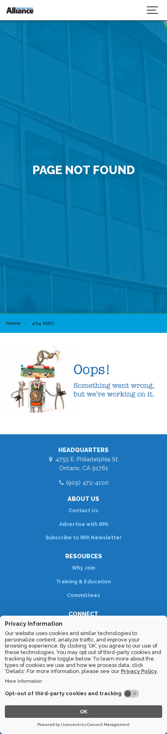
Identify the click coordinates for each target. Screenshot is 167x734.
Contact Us (83, 510)
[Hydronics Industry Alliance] (20, 10)
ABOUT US (83, 498)
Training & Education (83, 581)
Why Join (83, 568)
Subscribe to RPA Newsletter (83, 537)
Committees (83, 595)
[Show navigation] (153, 10)
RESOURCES (83, 556)
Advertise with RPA (83, 524)
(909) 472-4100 (86, 482)
